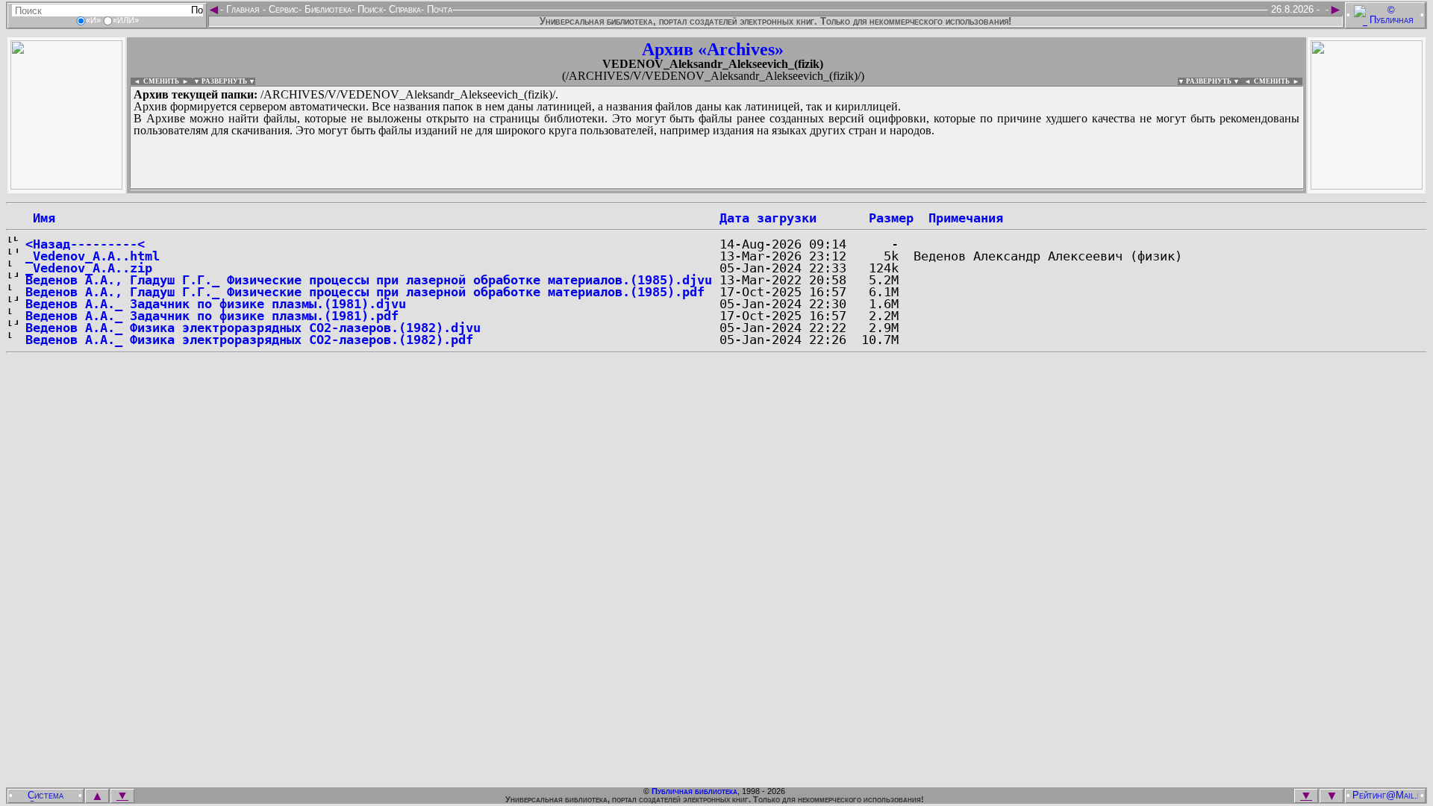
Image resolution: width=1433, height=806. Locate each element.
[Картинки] (1367, 185)
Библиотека (327, 9)
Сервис (282, 9)
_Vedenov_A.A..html (92, 256)
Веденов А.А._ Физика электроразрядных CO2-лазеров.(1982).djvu (253, 327)
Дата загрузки (768, 217)
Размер (891, 217)
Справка (403, 9)
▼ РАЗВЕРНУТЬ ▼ (224, 81)
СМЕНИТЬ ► (1278, 81)
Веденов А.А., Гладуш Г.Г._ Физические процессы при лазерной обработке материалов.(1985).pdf (365, 291)
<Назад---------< (85, 244)
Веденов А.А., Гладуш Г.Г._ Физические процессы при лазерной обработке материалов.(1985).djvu (368, 279)
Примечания (965, 217)
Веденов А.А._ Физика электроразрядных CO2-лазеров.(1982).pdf (249, 339)
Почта (438, 9)
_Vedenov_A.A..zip (88, 267)
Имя (40, 217)
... (492, 189)
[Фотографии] (66, 185)
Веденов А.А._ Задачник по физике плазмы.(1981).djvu (215, 303)
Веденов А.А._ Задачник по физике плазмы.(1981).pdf (212, 315)
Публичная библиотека (694, 791)
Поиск (369, 9)
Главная (243, 9)
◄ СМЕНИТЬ (155, 81)
